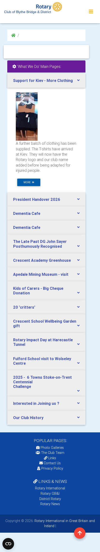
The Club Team (52, 452)
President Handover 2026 (36, 199)
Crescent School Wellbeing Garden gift (44, 323)
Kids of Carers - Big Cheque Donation (38, 290)
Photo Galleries (52, 447)
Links (52, 458)
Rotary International (50, 488)
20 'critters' (24, 307)
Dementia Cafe (26, 213)
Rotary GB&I (50, 493)
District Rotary (50, 499)
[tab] (46, 80)
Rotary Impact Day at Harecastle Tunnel (43, 342)
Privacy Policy (52, 468)
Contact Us (52, 463)
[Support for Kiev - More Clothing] (27, 116)
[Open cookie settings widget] (8, 544)
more (28, 182)
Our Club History (28, 417)
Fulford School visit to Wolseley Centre (42, 361)
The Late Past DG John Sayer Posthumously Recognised (40, 243)
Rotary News (50, 504)
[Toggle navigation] (91, 11)
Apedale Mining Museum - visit (40, 274)
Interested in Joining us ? (36, 403)
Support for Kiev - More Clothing (43, 80)
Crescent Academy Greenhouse (42, 260)
